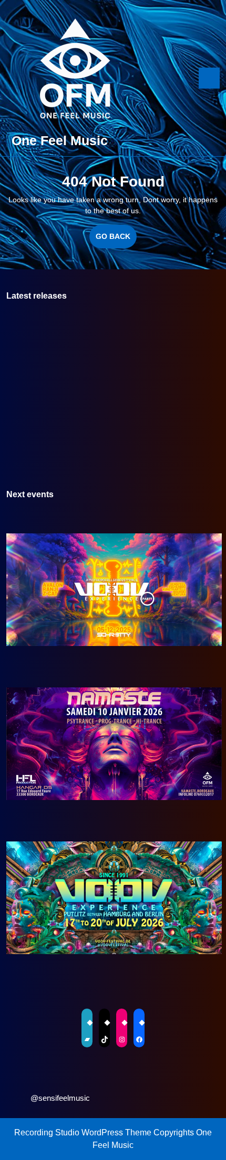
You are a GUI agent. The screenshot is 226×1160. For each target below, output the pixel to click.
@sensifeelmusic (60, 1097)
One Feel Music (60, 140)
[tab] (209, 78)
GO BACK (116, 240)
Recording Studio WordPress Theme (82, 1132)
